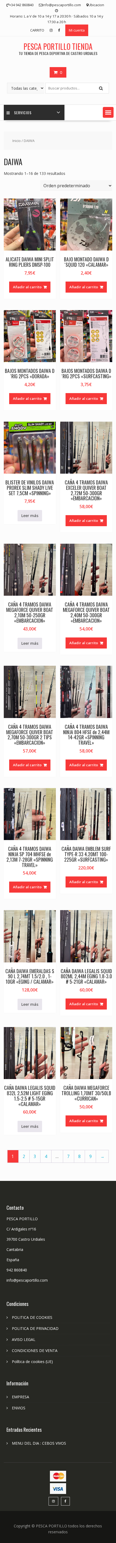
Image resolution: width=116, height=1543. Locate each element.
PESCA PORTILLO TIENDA (58, 46)
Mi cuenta (77, 30)
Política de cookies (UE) (32, 1361)
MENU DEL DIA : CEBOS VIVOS (39, 1443)
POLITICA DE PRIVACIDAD (35, 1328)
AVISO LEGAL (23, 1339)
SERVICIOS (23, 112)
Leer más (29, 515)
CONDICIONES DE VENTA (34, 1350)
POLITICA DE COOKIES (32, 1317)
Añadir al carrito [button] (27, 287)
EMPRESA (20, 1396)
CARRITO (37, 30)
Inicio (16, 140)
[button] (108, 112)
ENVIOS (18, 1407)
